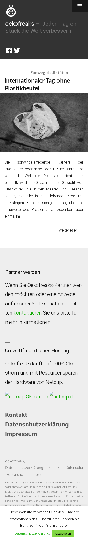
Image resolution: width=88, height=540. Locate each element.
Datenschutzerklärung (37, 424)
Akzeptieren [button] (63, 533)
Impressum (21, 433)
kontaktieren (28, 313)
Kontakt (16, 414)
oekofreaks (19, 23)
